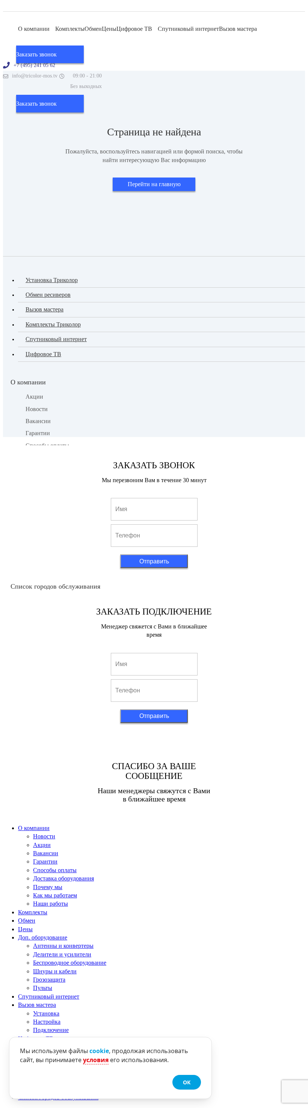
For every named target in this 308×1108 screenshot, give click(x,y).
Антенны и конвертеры (63, 946)
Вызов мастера (238, 29)
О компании (34, 29)
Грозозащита (49, 979)
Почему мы (47, 887)
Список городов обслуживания (55, 586)
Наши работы (50, 903)
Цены (109, 29)
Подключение (51, 1030)
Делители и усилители (62, 954)
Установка (46, 1013)
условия (96, 1060)
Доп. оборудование (42, 937)
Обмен (93, 29)
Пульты (42, 988)
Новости (37, 409)
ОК (186, 1082)
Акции (34, 396)
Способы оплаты (55, 870)
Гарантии (38, 433)
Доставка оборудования (63, 878)
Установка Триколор (52, 280)
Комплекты (70, 29)
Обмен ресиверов (48, 294)
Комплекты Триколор (53, 324)
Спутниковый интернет (188, 29)
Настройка (46, 1021)
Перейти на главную (154, 184)
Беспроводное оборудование (69, 962)
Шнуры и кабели (55, 971)
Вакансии (38, 421)
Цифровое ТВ (135, 29)
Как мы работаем (55, 895)
